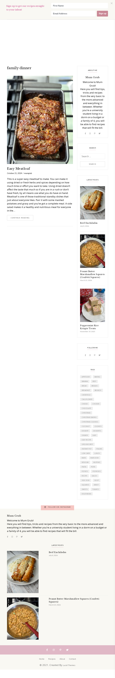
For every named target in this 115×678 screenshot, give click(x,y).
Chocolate (86, 408)
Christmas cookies (90, 422)
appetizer (86, 377)
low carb (86, 453)
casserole (86, 395)
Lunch (97, 453)
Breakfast (86, 390)
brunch (98, 390)
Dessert (85, 431)
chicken (95, 404)
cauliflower (87, 399)
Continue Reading (20, 218)
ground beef (87, 444)
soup (96, 480)
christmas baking (89, 417)
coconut (86, 426)
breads (94, 386)
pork (93, 467)
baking (97, 377)
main (84, 458)
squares (85, 485)
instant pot (87, 449)
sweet (96, 485)
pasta (84, 467)
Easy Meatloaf (18, 169)
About (62, 659)
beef (94, 381)
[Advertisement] (57, 21)
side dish (86, 480)
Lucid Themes (69, 665)
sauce (94, 476)
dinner (85, 435)
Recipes (52, 659)
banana (85, 381)
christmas (86, 413)
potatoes (96, 471)
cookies (98, 426)
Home (41, 659)
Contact (72, 659)
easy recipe (86, 440)
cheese (85, 404)
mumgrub (28, 173)
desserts (97, 431)
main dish (94, 458)
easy (94, 435)
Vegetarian (86, 494)
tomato (95, 489)
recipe (84, 476)
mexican (85, 462)
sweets (85, 489)
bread (84, 386)
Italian (99, 449)
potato (85, 471)
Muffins (96, 462)
